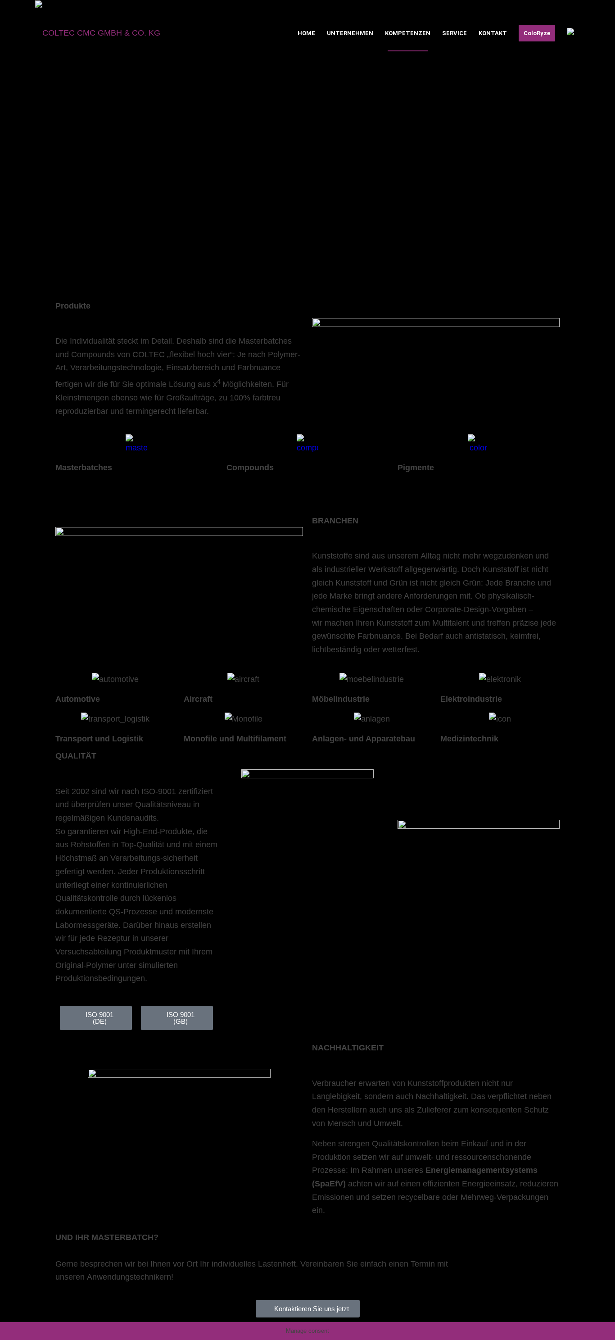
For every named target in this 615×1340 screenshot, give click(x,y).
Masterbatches (83, 467)
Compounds (250, 467)
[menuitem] (306, 33)
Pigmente (416, 467)
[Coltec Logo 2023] (97, 33)
